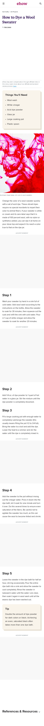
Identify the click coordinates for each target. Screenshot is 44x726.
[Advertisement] (22, 54)
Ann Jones (7, 27)
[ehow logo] (22, 3)
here (14, 86)
